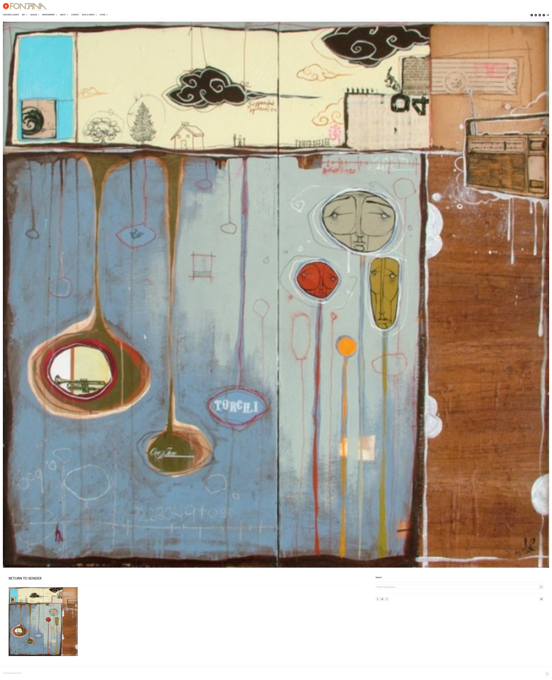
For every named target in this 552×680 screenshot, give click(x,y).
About (63, 15)
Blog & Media (88, 15)
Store (103, 15)
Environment (48, 15)
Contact (75, 15)
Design (33, 15)
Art (24, 15)
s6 (548, 15)
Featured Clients (11, 15)
